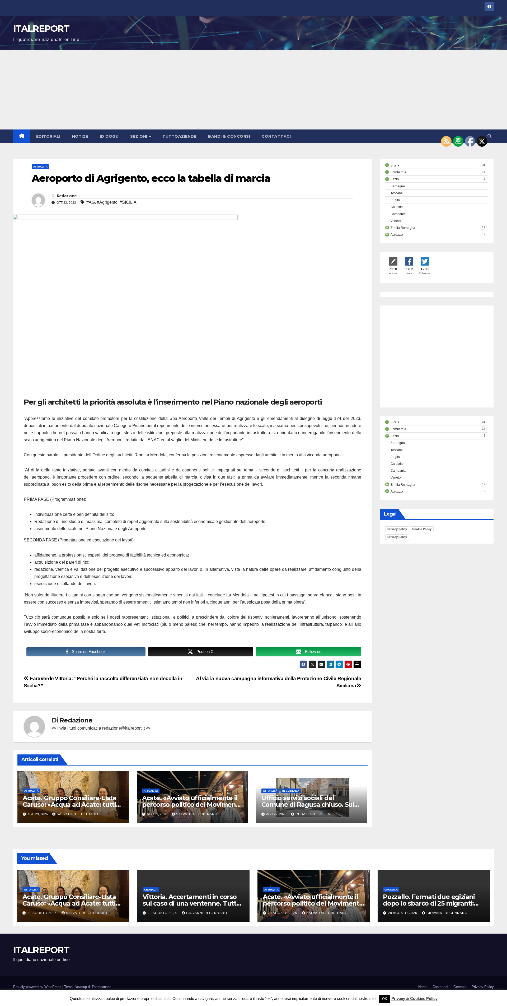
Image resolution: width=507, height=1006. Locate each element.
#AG (90, 202)
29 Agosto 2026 (42, 913)
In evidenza (290, 790)
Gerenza (459, 987)
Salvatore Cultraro (77, 814)
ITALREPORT (41, 28)
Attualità (40, 166)
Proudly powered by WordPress (37, 987)
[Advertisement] (253, 90)
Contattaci (276, 136)
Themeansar (101, 987)
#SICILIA (128, 202)
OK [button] (384, 999)
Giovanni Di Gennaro (206, 913)
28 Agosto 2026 (403, 913)
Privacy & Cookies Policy (414, 998)
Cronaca (150, 889)
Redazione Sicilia (312, 814)
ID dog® (109, 136)
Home (422, 987)
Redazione (67, 195)
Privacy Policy (397, 529)
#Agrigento (107, 202)
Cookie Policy (421, 529)
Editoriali (48, 136)
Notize (80, 136)
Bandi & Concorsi (229, 136)
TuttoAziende (179, 136)
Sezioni (139, 136)
